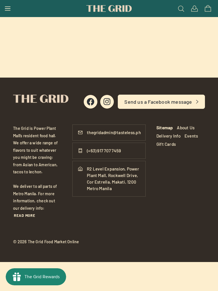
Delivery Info (168, 135)
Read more (24, 215)
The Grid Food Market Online (53, 241)
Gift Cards (166, 144)
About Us (185, 127)
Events (191, 135)
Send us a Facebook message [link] (158, 102)
